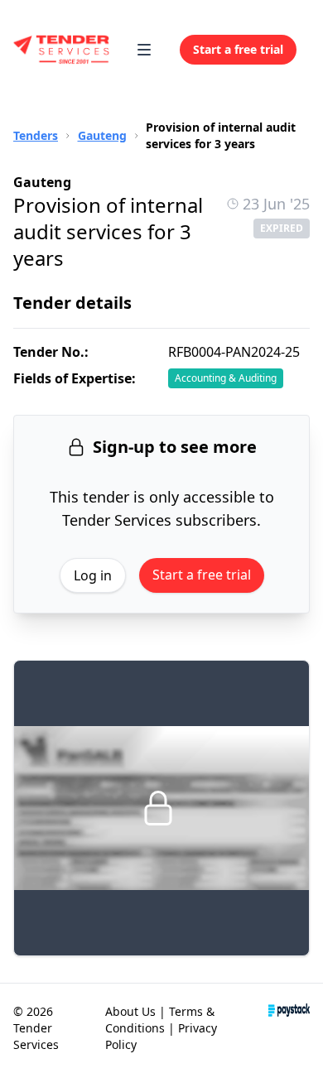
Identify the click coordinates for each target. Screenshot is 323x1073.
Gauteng (102, 135)
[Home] (61, 49)
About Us (130, 1011)
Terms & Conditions (160, 1019)
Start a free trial (201, 574)
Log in (93, 575)
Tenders (35, 135)
